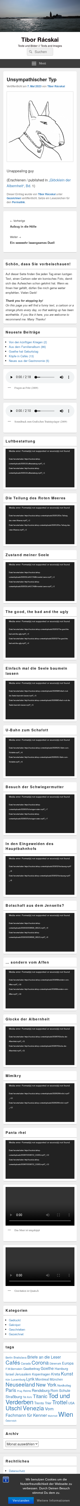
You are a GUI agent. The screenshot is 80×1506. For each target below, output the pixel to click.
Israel (10, 1373)
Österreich (11, 1420)
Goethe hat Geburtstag (23, 351)
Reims (27, 1391)
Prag (19, 1391)
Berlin (9, 1357)
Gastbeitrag (31, 1368)
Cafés (13, 1362)
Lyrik (30, 1379)
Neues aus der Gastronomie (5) (29, 361)
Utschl (14, 1408)
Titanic (40, 1395)
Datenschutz (17, 1471)
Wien (65, 1414)
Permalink (18, 202)
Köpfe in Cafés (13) (21, 356)
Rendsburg (41, 1390)
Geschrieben (17, 1329)
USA (71, 1403)
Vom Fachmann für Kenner (30, 1411)
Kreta (55, 1374)
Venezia (33, 1407)
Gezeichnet (14, 198)
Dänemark (55, 1363)
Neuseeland (20, 1384)
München (56, 1379)
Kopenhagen (41, 1374)
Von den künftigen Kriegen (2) (28, 342)
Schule (64, 1390)
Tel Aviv (27, 1397)
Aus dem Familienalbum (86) (27, 347)
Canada (26, 1363)
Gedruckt (15, 1320)
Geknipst (14, 1325)
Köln (8, 1379)
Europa (68, 1363)
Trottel (59, 1402)
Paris (11, 1390)
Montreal (42, 1379)
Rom (54, 1390)
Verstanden (21, 1500)
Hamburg (61, 1368)
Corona (40, 1362)
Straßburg (14, 1396)
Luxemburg (18, 1379)
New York (46, 1384)
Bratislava (20, 1357)
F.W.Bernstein (14, 1369)
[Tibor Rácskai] (40, 30)
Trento (39, 1402)
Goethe (47, 1368)
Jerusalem (23, 1373)
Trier (48, 1403)
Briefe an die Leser (44, 1357)
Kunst (67, 1373)
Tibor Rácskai (40, 39)
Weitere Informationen (53, 1500)
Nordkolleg (64, 1385)
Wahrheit (52, 1415)
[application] (40, 468)
